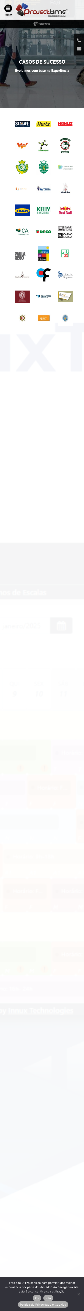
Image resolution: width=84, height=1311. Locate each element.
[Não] (78, 1294)
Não (48, 1298)
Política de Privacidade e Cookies (43, 1304)
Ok (37, 1298)
